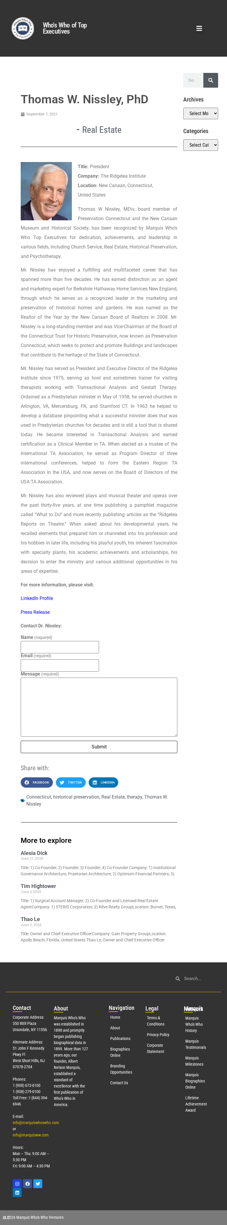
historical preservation (76, 797)
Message (40, 674)
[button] (199, 28)
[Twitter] (37, 1183)
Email (36, 655)
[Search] (210, 80)
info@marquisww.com (31, 1135)
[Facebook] (27, 1183)
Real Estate (101, 130)
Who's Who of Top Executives (65, 28)
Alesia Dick (34, 853)
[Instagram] (17, 1183)
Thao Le (30, 919)
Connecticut (38, 797)
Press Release (35, 612)
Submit (99, 747)
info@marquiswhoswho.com (36, 1122)
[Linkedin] (17, 1192)
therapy (134, 797)
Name (36, 637)
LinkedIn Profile (37, 598)
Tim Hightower (38, 886)
